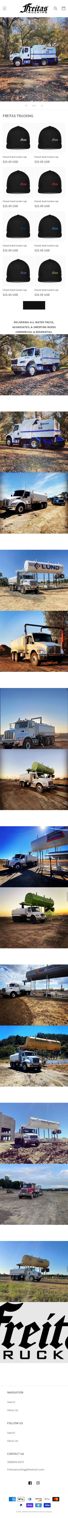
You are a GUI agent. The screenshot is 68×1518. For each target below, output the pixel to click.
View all (34, 305)
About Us (12, 1410)
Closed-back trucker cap (15, 156)
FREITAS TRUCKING (29, 1512)
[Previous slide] (26, 106)
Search (11, 1402)
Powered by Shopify (44, 1512)
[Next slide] (42, 106)
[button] (5, 8)
